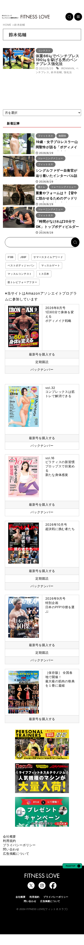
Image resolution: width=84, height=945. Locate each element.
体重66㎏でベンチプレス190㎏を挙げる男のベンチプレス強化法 (58, 60)
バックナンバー (42, 369)
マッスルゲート (50, 265)
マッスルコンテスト (20, 273)
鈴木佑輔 (56, 72)
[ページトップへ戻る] (72, 867)
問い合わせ (11, 849)
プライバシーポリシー (19, 845)
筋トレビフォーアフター (22, 282)
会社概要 (9, 836)
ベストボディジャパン (21, 265)
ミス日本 (43, 273)
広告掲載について (16, 854)
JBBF (23, 257)
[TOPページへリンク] (26, 17)
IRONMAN (67, 68)
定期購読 (41, 362)
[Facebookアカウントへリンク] (52, 887)
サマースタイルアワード (48, 257)
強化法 (68, 72)
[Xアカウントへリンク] (31, 887)
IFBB (10, 257)
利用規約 (9, 841)
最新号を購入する (42, 354)
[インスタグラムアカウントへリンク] (42, 887)
